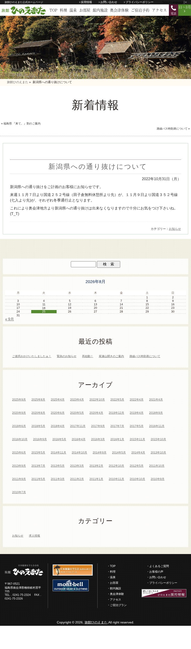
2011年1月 (96, 479)
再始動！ (87, 356)
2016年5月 (59, 439)
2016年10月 (19, 439)
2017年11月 (77, 426)
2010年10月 (137, 479)
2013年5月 (58, 465)
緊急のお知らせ (66, 356)
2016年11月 (156, 426)
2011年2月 (77, 479)
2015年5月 (38, 452)
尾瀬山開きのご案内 (111, 356)
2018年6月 (19, 426)
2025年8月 (38, 399)
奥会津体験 (119, 10)
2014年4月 (138, 452)
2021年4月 (156, 399)
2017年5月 (136, 426)
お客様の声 (156, 571)
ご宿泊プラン (118, 605)
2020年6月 (58, 412)
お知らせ (175, 229)
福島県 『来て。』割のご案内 (22, 123)
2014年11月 (58, 452)
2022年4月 (136, 399)
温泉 (73, 10)
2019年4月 (136, 412)
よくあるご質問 (159, 566)
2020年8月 (38, 412)
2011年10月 (156, 465)
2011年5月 (38, 479)
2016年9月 (40, 439)
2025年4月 (58, 399)
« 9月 (9, 319)
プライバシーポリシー (139, 2)
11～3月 (184, 6)
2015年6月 (19, 452)
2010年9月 (157, 479)
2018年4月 (58, 426)
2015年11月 (137, 439)
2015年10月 (158, 439)
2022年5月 (117, 399)
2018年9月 (156, 412)
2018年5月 (38, 426)
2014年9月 (99, 452)
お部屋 (84, 10)
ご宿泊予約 (140, 10)
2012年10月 (116, 465)
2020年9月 (19, 412)
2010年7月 (19, 492)
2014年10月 (79, 452)
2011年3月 (58, 479)
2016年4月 (78, 439)
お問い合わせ (108, 2)
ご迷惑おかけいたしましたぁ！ (31, 356)
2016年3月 (98, 439)
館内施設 (100, 10)
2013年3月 (77, 465)
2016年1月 (117, 439)
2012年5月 (136, 465)
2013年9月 (19, 465)
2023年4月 (77, 399)
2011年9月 (19, 479)
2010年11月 (116, 479)
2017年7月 (117, 426)
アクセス (159, 10)
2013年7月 (38, 465)
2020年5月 (77, 412)
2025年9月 (19, 399)
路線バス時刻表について (172, 128)
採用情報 (86, 2)
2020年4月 (96, 412)
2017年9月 (98, 426)
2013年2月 (96, 465)
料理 (63, 10)
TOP (53, 10)
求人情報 (34, 535)
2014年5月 (119, 452)
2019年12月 (116, 412)
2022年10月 (97, 399)
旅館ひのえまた (96, 622)
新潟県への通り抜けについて (97, 166)
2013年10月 (158, 452)
